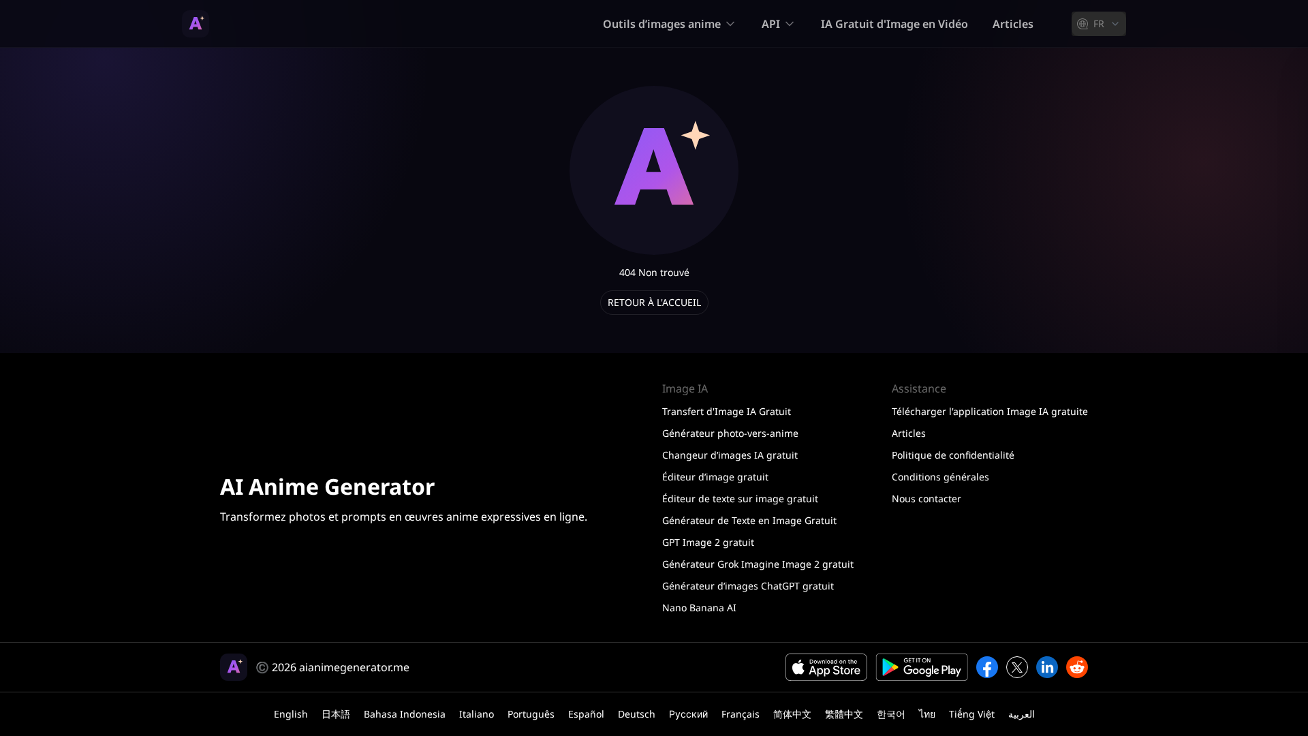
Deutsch (636, 713)
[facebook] (987, 667)
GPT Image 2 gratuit (708, 542)
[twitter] (1017, 667)
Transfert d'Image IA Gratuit (726, 411)
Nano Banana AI (699, 607)
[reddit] (1077, 667)
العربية (1021, 713)
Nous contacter (926, 498)
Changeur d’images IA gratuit (730, 454)
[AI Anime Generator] (195, 23)
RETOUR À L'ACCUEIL (654, 302)
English (291, 713)
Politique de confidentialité (953, 454)
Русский (688, 713)
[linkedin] (1047, 667)
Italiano (476, 713)
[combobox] (1099, 24)
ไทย (927, 713)
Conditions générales (940, 476)
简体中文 (792, 713)
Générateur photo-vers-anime (730, 433)
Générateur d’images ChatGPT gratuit (748, 585)
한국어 (891, 713)
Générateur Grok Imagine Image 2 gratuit (758, 563)
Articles (1013, 23)
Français (740, 713)
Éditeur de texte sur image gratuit (740, 498)
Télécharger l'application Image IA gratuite (990, 411)
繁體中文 (844, 713)
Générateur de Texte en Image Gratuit (749, 520)
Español (586, 713)
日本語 (336, 713)
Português (531, 713)
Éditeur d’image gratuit (715, 476)
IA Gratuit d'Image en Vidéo (894, 23)
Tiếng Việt (972, 713)
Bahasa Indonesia (405, 713)
